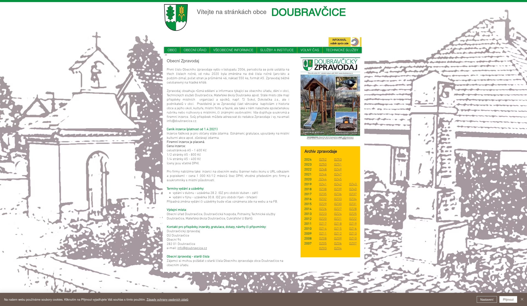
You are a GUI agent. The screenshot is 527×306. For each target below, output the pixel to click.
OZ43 (353, 184)
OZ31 (353, 204)
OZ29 (323, 204)
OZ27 (338, 209)
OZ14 (323, 229)
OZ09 (338, 239)
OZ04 (338, 249)
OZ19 (353, 224)
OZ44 (322, 179)
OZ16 (353, 229)
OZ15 (338, 229)
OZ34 (353, 199)
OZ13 (353, 234)
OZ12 (338, 234)
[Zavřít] (522, 299)
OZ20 (323, 219)
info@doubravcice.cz (181, 121)
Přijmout (508, 299)
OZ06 (338, 244)
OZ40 (353, 189)
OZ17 (323, 224)
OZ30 (338, 204)
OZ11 (323, 234)
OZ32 (323, 199)
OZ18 (338, 224)
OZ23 (323, 214)
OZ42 (338, 184)
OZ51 (338, 165)
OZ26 (323, 209)
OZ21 (338, 219)
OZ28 (353, 209)
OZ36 (338, 194)
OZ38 (323, 189)
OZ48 (323, 170)
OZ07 (353, 244)
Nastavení (486, 299)
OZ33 (338, 199)
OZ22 (353, 219)
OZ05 (323, 244)
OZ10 (353, 239)
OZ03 (323, 249)
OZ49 (338, 170)
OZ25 (353, 214)
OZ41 (323, 184)
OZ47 (338, 175)
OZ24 (338, 214)
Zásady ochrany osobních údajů (167, 299)
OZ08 (323, 239)
